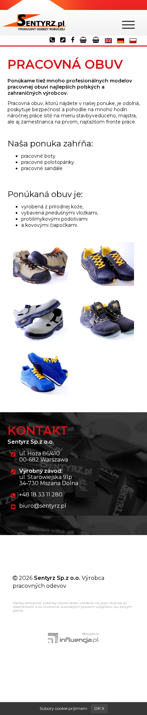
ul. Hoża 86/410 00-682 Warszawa (43, 456)
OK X (99, 708)
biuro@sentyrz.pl (42, 506)
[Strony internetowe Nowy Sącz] (73, 637)
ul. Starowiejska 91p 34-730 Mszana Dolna (48, 477)
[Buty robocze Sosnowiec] (34, 17)
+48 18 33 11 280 (41, 494)
